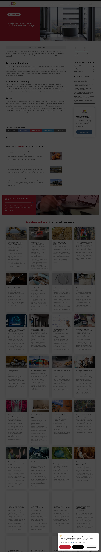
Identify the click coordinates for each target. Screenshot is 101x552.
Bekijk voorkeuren (91, 547)
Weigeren (78, 547)
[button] (96, 536)
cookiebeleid (72, 542)
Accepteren (65, 547)
